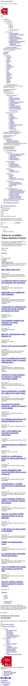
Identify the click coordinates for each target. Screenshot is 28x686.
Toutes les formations (12, 643)
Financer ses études (14, 171)
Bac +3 (11, 26)
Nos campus (9, 631)
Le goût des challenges (15, 182)
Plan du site (6, 675)
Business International (15, 37)
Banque (11, 115)
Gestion (11, 120)
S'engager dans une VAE (15, 166)
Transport (12, 127)
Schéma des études (14, 158)
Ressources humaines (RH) (16, 124)
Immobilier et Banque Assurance (17, 41)
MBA (11, 176)
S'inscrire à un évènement (16, 196)
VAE (8, 653)
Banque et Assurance (14, 98)
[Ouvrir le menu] (2, 16)
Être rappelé (5, 227)
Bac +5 (11, 27)
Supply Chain (13, 126)
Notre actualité (13, 185)
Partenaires (12, 162)
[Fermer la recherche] (2, 214)
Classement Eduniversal (15, 155)
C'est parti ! (17, 222)
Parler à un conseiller (14, 193)
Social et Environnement (15, 45)
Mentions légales (7, 671)
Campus (5, 53)
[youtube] (10, 678)
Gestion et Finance (14, 33)
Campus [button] (5, 259)
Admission (12, 170)
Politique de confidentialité (10, 672)
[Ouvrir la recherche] (2, 212)
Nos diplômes (10, 633)
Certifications (13, 156)
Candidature (5, 210)
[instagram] (4, 678)
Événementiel (13, 128)
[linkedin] (6, 678)
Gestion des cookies (8, 673)
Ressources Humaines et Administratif (15, 43)
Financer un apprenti (14, 165)
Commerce (12, 100)
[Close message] (2, 7)
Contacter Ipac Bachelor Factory (17, 191)
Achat (11, 96)
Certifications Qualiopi (12, 647)
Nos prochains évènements (16, 183)
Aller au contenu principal (7, 1)
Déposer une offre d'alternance (17, 192)
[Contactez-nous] (1, 225)
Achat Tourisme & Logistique (17, 34)
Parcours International (12, 651)
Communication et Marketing (16, 102)
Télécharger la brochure (15, 197)
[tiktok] (8, 678)
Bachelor (12, 175)
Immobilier (12, 104)
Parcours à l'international (12, 140)
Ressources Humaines (15, 107)
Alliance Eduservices (14, 159)
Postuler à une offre (14, 195)
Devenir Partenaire (14, 164)
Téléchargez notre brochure (9, 205)
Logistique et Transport (15, 106)
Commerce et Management (16, 38)
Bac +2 (11, 25)
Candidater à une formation (16, 189)
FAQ (11, 186)
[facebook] (2, 678)
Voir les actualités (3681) (7, 262)
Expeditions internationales (13, 142)
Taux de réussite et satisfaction (17, 179)
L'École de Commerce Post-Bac (17, 154)
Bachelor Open (13, 36)
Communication (13, 40)
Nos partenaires (10, 634)
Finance (11, 119)
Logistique (12, 123)
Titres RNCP (13, 177)
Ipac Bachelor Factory (12, 630)
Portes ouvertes (6, 208)
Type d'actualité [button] (6, 258)
